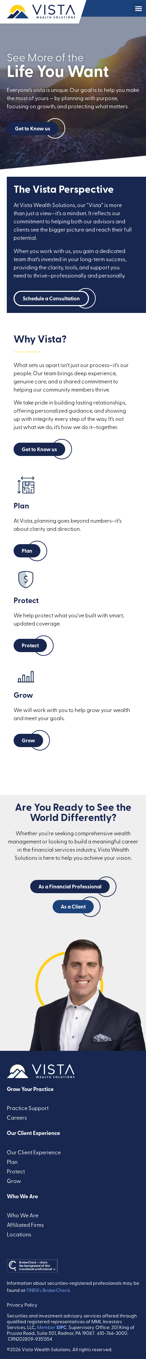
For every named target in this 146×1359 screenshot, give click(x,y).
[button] (138, 8)
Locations (19, 1234)
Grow (14, 1180)
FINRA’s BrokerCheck (48, 1290)
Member (52, 1327)
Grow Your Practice (30, 1089)
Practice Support (28, 1107)
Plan (12, 1161)
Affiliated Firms (25, 1224)
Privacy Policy (22, 1304)
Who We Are (22, 1196)
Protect (16, 1171)
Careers (17, 1117)
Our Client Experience (33, 1133)
